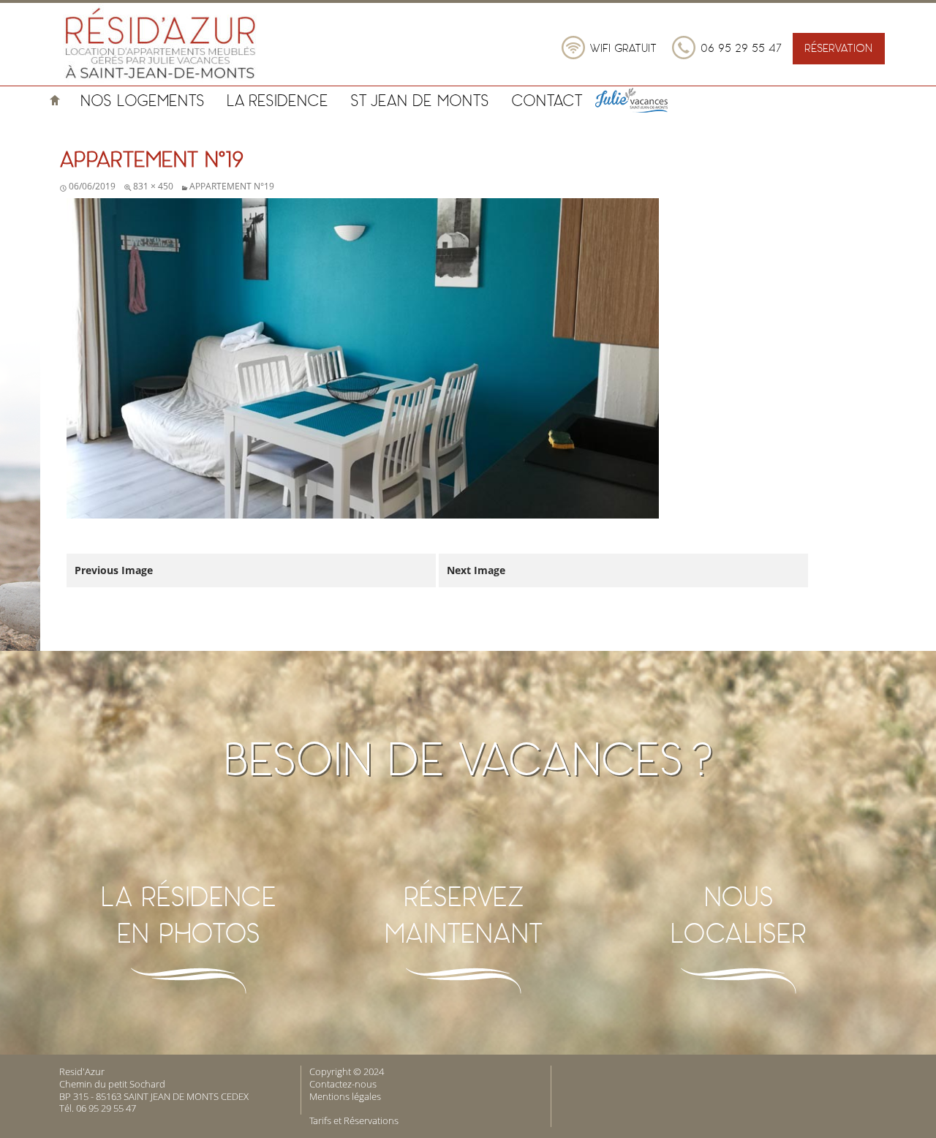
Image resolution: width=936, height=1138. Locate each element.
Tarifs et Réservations (354, 1120)
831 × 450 (153, 186)
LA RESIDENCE (277, 100)
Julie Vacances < (648, 100)
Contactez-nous (343, 1083)
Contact (547, 100)
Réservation (838, 48)
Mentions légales (345, 1096)
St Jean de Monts (419, 100)
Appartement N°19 (231, 186)
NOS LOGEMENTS (142, 100)
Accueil (54, 100)
